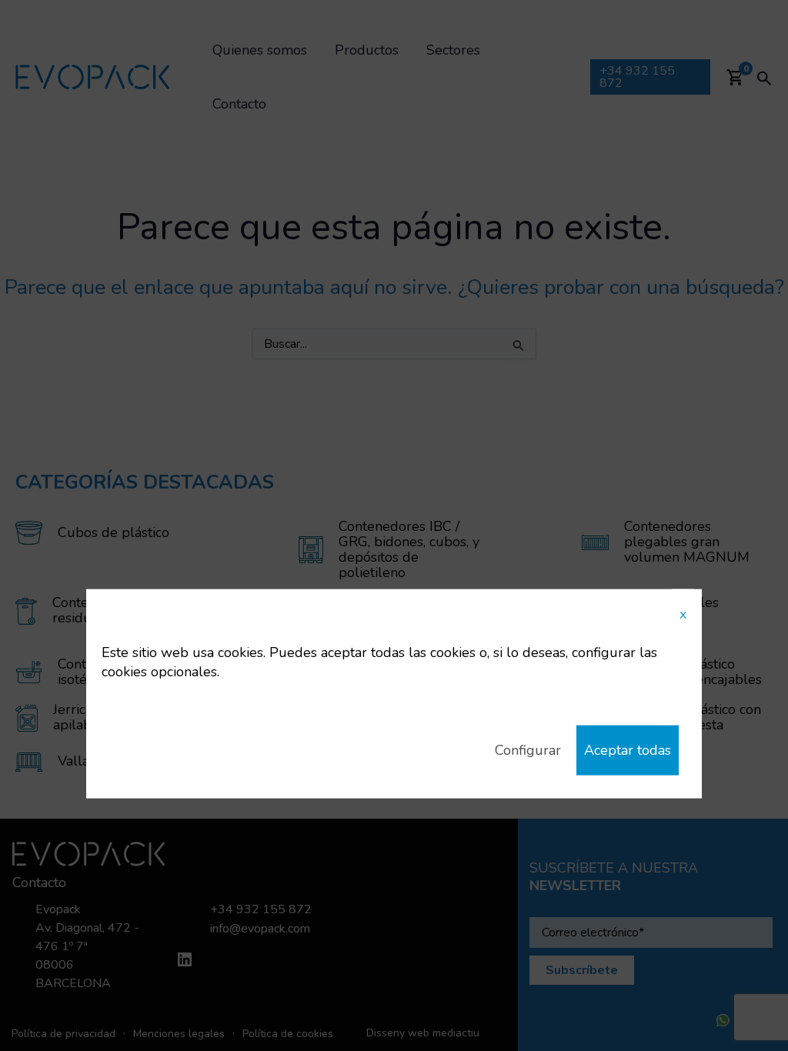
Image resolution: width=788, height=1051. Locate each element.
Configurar (528, 750)
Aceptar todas (627, 750)
